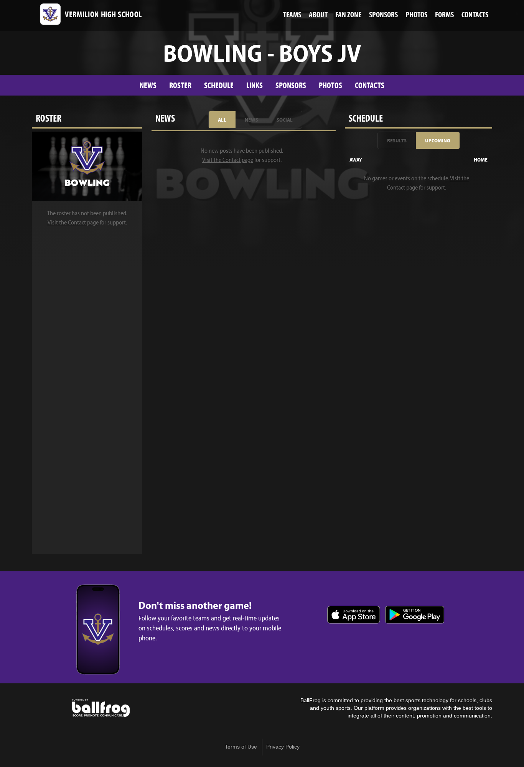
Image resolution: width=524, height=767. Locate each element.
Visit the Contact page (73, 222)
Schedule (219, 85)
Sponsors (290, 85)
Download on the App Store (353, 614)
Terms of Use (241, 747)
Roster (180, 85)
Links (254, 85)
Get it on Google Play (414, 614)
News (148, 85)
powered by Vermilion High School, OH (101, 708)
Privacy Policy (283, 747)
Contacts (369, 85)
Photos (330, 85)
